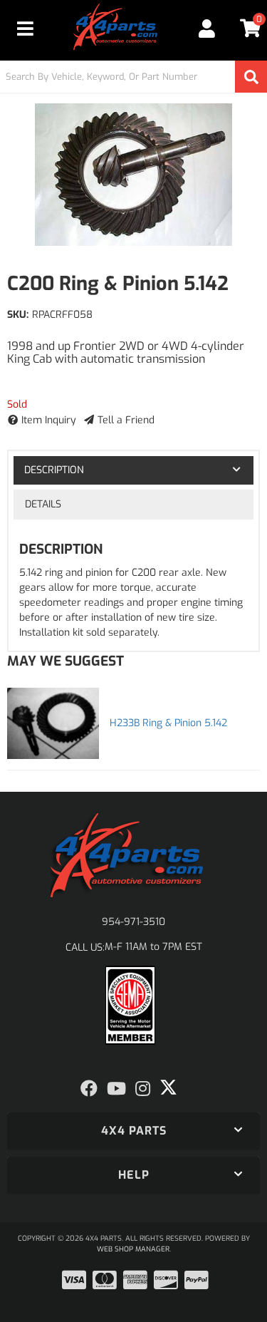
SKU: (17, 314)
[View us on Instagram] (142, 1089)
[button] (133, 77)
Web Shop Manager (133, 1249)
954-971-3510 (133, 922)
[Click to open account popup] (207, 28)
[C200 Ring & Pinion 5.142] (133, 174)
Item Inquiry (48, 420)
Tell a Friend (126, 420)
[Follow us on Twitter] (168, 1087)
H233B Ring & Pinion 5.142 (168, 723)
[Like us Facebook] (89, 1089)
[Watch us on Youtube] (116, 1089)
